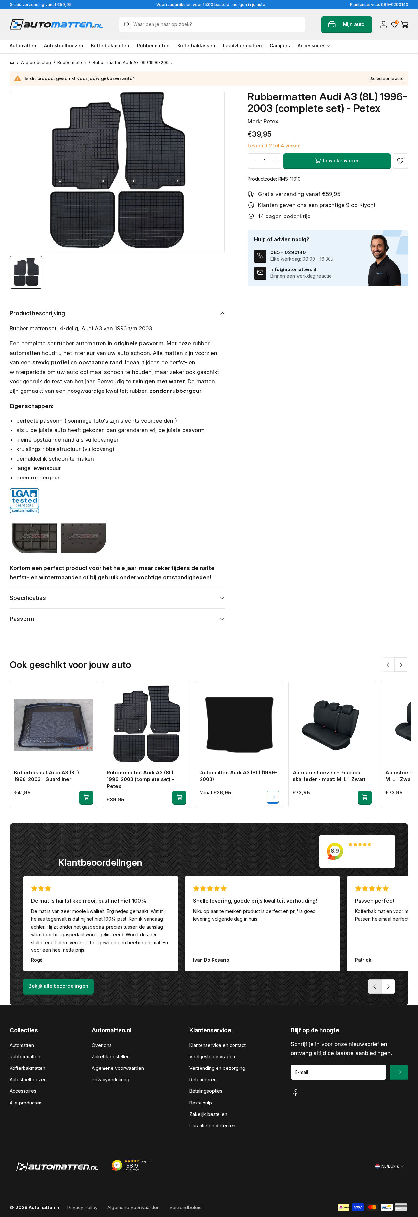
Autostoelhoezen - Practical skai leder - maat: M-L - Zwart (329, 775)
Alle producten (25, 1102)
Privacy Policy (82, 1207)
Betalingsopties (205, 1091)
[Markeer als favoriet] (400, 160)
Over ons (102, 1045)
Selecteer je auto (387, 78)
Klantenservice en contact (217, 1045)
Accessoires (23, 1091)
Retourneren (203, 1079)
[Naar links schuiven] (388, 664)
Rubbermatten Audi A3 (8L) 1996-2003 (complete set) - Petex (140, 779)
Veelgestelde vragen (212, 1056)
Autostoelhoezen (28, 1079)
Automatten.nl (45, 1207)
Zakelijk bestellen (111, 1056)
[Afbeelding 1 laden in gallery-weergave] (26, 272)
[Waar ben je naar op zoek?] (128, 24)
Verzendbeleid (185, 1207)
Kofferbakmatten (27, 1068)
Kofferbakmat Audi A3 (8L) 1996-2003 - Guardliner (46, 775)
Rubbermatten (25, 1056)
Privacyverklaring (110, 1079)
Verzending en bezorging (217, 1068)
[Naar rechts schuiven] (401, 664)
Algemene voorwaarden (118, 1068)
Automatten (22, 1045)
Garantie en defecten (212, 1125)
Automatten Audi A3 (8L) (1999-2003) (238, 775)
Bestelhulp (200, 1102)
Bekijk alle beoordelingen (58, 986)
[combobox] (212, 24)
